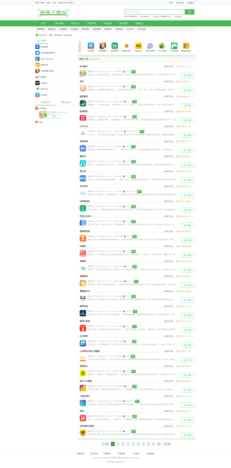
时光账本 (43, 108)
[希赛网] (83, 268)
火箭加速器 (178, 16)
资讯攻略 (59, 23)
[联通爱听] (83, 118)
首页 (171, 3)
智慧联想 (84, 276)
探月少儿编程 (86, 381)
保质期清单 (85, 201)
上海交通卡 (85, 396)
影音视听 (85, 29)
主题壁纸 (63, 29)
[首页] (56, 13)
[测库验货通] (83, 238)
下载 (54, 116)
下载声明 (121, 453)
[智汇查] (83, 178)
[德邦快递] (83, 313)
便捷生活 (52, 29)
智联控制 (84, 141)
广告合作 (136, 453)
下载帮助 (107, 453)
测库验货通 (85, 231)
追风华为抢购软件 (130, 16)
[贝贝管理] (83, 343)
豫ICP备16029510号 (115, 462)
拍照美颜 (97, 29)
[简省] (83, 418)
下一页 (167, 444)
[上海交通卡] (83, 403)
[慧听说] (83, 163)
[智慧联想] (83, 283)
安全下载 (187, 75)
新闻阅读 (40, 29)
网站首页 (80, 453)
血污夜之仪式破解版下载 (162, 16)
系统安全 (108, 29)
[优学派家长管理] (83, 433)
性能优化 (119, 29)
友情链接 (150, 453)
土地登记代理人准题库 (90, 351)
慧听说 (83, 156)
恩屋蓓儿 (84, 366)
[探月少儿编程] (83, 388)
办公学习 (130, 29)
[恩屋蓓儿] (83, 373)
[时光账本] (43, 115)
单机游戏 (123, 23)
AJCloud (84, 126)
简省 (82, 411)
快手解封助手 (145, 16)
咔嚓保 (83, 246)
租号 (41, 122)
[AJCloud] (83, 133)
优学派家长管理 (87, 426)
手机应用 (91, 23)
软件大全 (75, 23)
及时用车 (84, 186)
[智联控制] (83, 148)
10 (159, 444)
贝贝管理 (84, 336)
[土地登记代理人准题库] (83, 358)
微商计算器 (85, 321)
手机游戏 (107, 23)
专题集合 (190, 3)
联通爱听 (84, 111)
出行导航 (141, 29)
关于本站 (94, 453)
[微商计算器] (83, 328)
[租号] (83, 88)
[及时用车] (83, 193)
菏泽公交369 (85, 216)
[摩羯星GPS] (83, 298)
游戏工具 (68, 35)
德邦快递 (84, 306)
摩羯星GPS (85, 291)
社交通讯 (74, 29)
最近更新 (180, 3)
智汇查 (83, 171)
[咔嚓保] (83, 253)
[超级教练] (83, 103)
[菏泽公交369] (83, 223)
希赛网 (83, 261)
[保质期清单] (83, 208)
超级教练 (84, 96)
